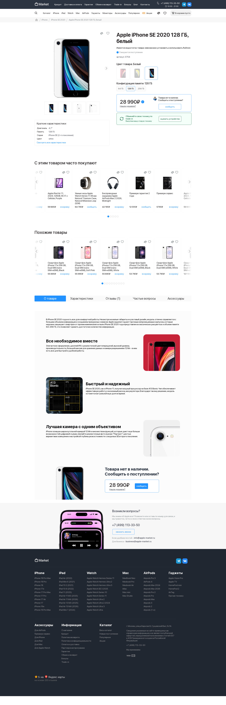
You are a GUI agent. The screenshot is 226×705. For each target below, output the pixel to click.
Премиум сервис (42, 634)
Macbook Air (128, 585)
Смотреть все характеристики (51, 142)
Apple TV (173, 581)
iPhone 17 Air (40, 599)
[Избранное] (165, 13)
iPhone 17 (39, 603)
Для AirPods (40, 630)
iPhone (56, 13)
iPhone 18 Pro (41, 581)
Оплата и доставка (70, 644)
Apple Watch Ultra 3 (96, 606)
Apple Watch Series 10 (97, 592)
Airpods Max (149, 599)
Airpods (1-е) (149, 610)
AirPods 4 (148, 581)
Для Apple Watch (42, 648)
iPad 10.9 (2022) (66, 589)
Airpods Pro (149, 596)
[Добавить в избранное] (107, 33)
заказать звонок (123, 532)
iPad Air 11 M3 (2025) (68, 596)
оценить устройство (170, 119)
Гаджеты (96, 13)
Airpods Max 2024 (152, 585)
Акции (149, 13)
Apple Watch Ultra (95, 610)
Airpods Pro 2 (150, 592)
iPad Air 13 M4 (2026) (68, 606)
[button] (108, 216)
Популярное (134, 13)
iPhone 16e (39, 606)
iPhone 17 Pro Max (43, 592)
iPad (63, 13)
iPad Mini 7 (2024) (67, 610)
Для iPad (38, 641)
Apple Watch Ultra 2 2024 (98, 603)
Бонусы (127, 4)
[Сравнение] (159, 13)
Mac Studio (128, 596)
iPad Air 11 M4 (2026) (68, 599)
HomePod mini (175, 585)
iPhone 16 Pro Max (43, 610)
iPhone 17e (39, 589)
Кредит (58, 4)
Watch (70, 13)
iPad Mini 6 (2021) (67, 581)
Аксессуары (120, 13)
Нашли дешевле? (128, 106)
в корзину (37, 207)
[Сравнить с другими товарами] (101, 33)
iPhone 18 (39, 585)
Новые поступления (109, 634)
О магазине (66, 630)
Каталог (47, 13)
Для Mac (39, 644)
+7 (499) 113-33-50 (170, 3)
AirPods (85, 13)
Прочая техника (176, 596)
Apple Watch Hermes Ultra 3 (99, 585)
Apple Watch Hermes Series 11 (100, 578)
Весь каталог (106, 630)
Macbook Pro (128, 581)
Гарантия (88, 4)
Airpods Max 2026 (152, 589)
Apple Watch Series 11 (97, 596)
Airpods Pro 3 (150, 578)
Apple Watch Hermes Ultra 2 (99, 581)
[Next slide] (106, 68)
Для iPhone (40, 637)
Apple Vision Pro (176, 578)
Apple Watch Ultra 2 (95, 599)
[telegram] (184, 4)
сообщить (170, 106)
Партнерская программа (73, 648)
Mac (78, 13)
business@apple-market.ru (138, 541)
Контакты (145, 4)
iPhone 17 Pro (40, 596)
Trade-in (118, 4)
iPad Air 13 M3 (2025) (68, 603)
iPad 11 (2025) (65, 592)
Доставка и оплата (73, 4)
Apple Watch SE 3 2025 (97, 589)
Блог (136, 4)
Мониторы (107, 13)
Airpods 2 (148, 606)
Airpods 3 (148, 603)
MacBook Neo (129, 578)
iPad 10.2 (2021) (66, 585)
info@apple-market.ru (144, 538)
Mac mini (126, 592)
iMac (125, 589)
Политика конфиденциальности (76, 641)
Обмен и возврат (103, 4)
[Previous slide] (38, 68)
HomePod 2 (174, 589)
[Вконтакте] (189, 4)
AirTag (171, 592)
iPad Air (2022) (65, 578)
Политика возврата (70, 637)
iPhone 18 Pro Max (43, 578)
